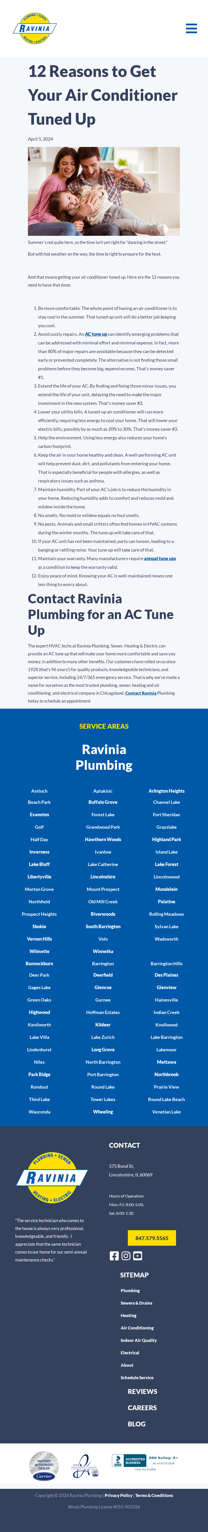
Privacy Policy (119, 1495)
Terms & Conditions (154, 1495)
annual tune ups (160, 558)
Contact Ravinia (141, 693)
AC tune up (96, 334)
